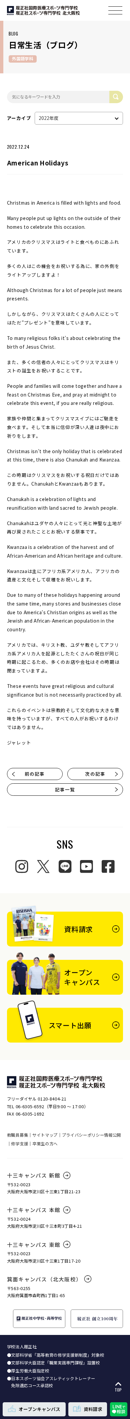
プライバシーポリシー (83, 1135)
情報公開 (112, 1135)
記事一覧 (65, 789)
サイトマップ (45, 1135)
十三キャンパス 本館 (33, 1209)
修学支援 (19, 1144)
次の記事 (95, 773)
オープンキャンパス (39, 1409)
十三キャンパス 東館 (33, 1244)
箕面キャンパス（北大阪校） (44, 1279)
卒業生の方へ (45, 1144)
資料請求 (93, 1409)
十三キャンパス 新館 (33, 1175)
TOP (118, 1390)
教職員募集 (17, 1135)
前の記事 (35, 773)
